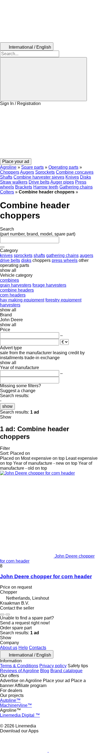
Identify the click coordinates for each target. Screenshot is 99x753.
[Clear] (2, 247)
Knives (72, 177)
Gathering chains (76, 187)
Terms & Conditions (19, 665)
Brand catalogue (66, 670)
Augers (27, 172)
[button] (49, 132)
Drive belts (39, 182)
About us (8, 647)
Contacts (37, 647)
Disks (85, 177)
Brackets (23, 187)
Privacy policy (53, 665)
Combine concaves (75, 172)
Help (23, 647)
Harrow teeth (45, 187)
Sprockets (45, 172)
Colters (7, 192)
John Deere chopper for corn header (46, 576)
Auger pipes (62, 182)
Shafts (6, 177)
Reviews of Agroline (19, 670)
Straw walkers (14, 182)
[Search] (43, 79)
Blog (44, 670)
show (7, 406)
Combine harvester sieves (38, 177)
